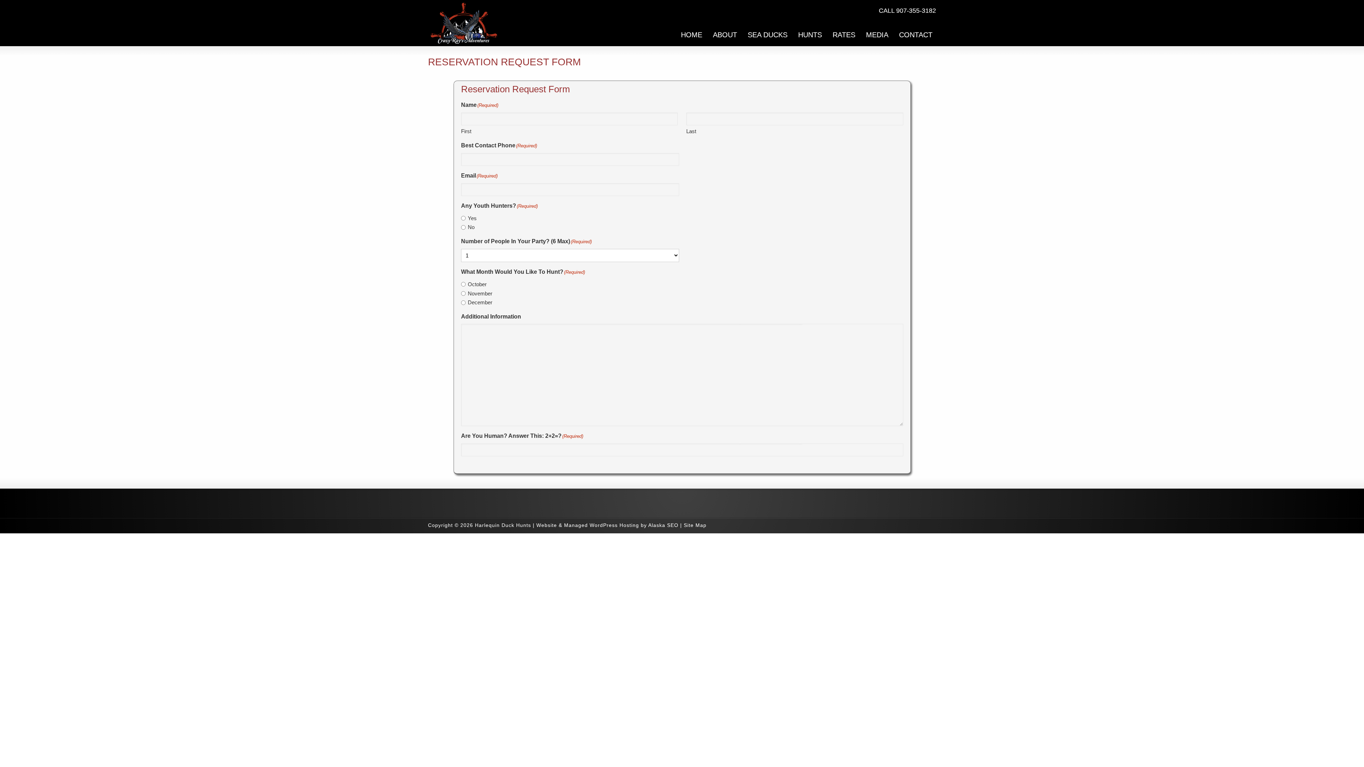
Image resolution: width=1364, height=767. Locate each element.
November (480, 293)
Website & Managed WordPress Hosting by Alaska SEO (607, 525)
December (480, 302)
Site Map (695, 525)
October (477, 284)
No (471, 227)
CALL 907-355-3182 (907, 10)
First (466, 131)
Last (691, 131)
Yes (472, 218)
